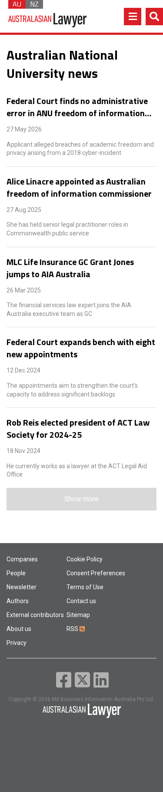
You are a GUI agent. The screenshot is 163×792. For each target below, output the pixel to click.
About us (19, 628)
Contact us (81, 600)
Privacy (17, 642)
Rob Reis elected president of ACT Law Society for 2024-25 (78, 428)
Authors (18, 600)
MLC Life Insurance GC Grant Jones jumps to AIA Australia (70, 268)
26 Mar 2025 (24, 290)
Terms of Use (85, 587)
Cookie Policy (85, 559)
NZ (34, 4)
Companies (22, 559)
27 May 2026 (24, 129)
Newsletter (22, 587)
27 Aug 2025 (24, 209)
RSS (73, 628)
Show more (81, 499)
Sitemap (78, 614)
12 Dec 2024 (23, 370)
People (16, 573)
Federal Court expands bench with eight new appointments (81, 348)
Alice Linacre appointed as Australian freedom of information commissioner (79, 187)
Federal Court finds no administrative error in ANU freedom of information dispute (77, 107)
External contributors (35, 614)
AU (17, 4)
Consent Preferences (96, 573)
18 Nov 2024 (23, 450)
